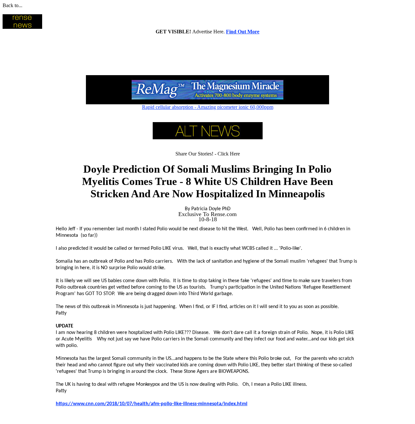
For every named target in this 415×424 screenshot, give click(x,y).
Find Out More (242, 31)
